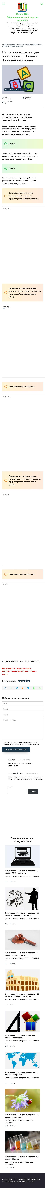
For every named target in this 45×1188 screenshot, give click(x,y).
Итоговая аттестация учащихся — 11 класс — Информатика (22, 871)
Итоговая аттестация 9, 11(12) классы (22, 661)
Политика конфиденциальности (20, 1182)
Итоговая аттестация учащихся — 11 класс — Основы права (22, 953)
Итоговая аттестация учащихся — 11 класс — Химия (22, 1157)
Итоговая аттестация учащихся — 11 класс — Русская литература (22, 914)
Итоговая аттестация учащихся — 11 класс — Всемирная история (22, 995)
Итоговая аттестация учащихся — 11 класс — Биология (22, 1116)
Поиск (9, 787)
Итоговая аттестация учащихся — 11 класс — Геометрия (22, 1036)
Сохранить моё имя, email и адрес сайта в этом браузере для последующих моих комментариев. (21, 743)
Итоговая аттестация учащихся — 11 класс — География (22, 1073)
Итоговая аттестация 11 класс (15, 89)
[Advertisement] (22, 815)
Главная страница (9, 45)
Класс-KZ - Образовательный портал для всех (22, 17)
